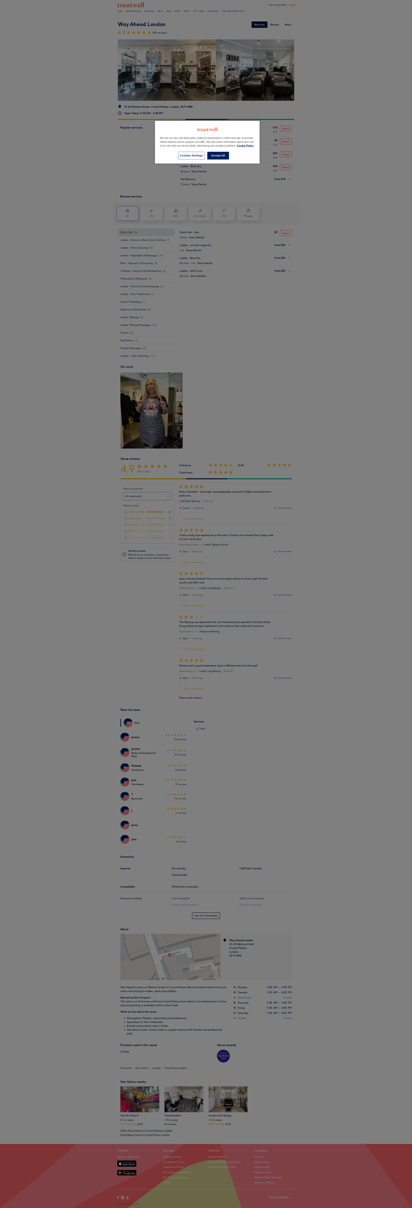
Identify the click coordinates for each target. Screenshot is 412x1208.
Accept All (218, 155)
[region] (207, 142)
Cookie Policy (245, 145)
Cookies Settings (191, 155)
